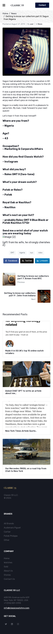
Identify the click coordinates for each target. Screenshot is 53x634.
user (32, 24)
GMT (12, 253)
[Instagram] (18, 624)
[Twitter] (6, 624)
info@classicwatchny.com (16, 608)
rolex (40, 253)
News (40, 24)
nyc (31, 253)
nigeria (22, 253)
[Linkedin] (12, 624)
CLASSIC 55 (17, 5)
